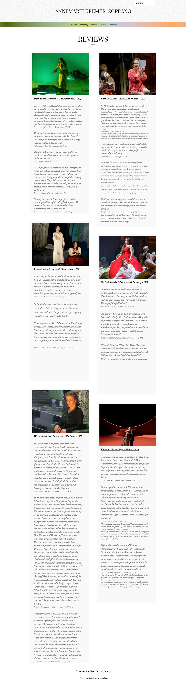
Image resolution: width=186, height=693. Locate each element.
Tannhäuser (107, 548)
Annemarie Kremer (43, 613)
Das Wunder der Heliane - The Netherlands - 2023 (58, 98)
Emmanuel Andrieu (42, 297)
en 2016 (143, 548)
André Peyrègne (40, 316)
